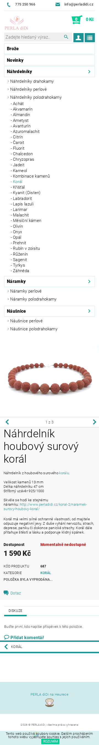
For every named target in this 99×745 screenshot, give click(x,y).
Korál (18, 181)
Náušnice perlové (26, 320)
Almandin (21, 114)
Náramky (16, 281)
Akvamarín (22, 109)
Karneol (20, 170)
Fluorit (18, 148)
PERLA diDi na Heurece (49, 694)
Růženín (20, 254)
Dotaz (15, 593)
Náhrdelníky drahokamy (32, 81)
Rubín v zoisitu (26, 248)
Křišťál (19, 187)
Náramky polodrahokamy (33, 299)
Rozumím (50, 741)
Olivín (18, 226)
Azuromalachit (26, 131)
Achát (18, 103)
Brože (13, 48)
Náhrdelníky (19, 71)
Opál (17, 237)
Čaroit (18, 142)
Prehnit (19, 242)
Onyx (17, 231)
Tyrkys (19, 265)
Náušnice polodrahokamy (33, 328)
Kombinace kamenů (31, 176)
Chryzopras (23, 159)
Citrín (18, 137)
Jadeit (18, 164)
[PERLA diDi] (16, 23)
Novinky (15, 60)
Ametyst (21, 120)
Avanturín (22, 126)
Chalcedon (23, 153)
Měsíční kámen (27, 220)
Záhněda (21, 270)
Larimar (20, 209)
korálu (64, 473)
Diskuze (15, 611)
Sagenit (20, 259)
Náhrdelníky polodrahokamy (36, 97)
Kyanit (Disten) (27, 192)
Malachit (21, 215)
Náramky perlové (26, 291)
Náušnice (16, 311)
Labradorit (22, 198)
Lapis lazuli (23, 204)
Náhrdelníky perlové (28, 89)
